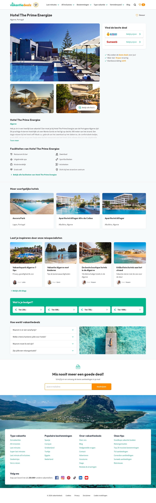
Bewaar (142, 15)
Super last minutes (17, 451)
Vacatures (83, 459)
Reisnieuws (118, 463)
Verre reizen (15, 463)
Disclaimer (86, 495)
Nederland (49, 459)
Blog (81, 444)
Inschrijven (101, 387)
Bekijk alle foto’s (88, 107)
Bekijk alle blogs (19, 291)
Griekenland (49, 448)
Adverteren (83, 455)
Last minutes (15, 448)
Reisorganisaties (120, 444)
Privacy (76, 495)
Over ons (82, 440)
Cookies (68, 495)
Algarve (13, 124)
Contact (82, 451)
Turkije (47, 451)
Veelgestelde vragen (87, 448)
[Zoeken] (135, 5)
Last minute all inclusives (20, 455)
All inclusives (15, 444)
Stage (81, 463)
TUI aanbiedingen (121, 451)
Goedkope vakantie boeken (125, 440)
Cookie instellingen (100, 495)
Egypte (47, 455)
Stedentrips (14, 459)
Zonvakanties (15, 440)
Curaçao (48, 444)
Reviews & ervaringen (87, 467)
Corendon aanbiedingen (123, 455)
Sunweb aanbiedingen (123, 459)
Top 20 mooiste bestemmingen (126, 448)
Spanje (47, 440)
